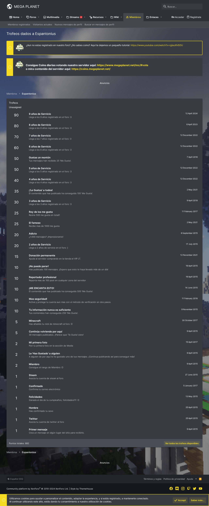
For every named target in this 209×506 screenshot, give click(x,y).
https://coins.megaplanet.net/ (91, 69)
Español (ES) (16, 479)
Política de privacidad (174, 479)
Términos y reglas (152, 479)
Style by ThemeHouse (82, 488)
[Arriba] (196, 478)
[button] (22, 17)
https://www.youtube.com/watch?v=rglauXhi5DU (157, 45)
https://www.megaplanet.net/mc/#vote (122, 65)
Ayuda (190, 479)
